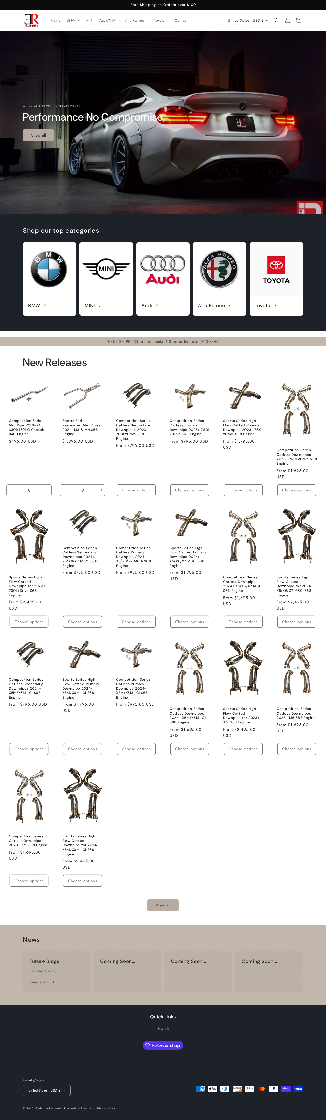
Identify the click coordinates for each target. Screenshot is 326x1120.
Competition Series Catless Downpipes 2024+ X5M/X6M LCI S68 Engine (188, 716)
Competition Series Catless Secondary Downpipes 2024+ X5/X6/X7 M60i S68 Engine (79, 557)
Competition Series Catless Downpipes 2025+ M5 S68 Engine (296, 713)
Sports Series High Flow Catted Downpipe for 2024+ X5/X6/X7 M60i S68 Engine (295, 586)
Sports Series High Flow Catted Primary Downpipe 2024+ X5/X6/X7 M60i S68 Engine (188, 557)
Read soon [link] (39, 982)
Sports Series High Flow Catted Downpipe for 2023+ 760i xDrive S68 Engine (27, 586)
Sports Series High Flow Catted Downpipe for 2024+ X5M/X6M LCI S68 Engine (80, 845)
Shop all (38, 135)
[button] (73, 20)
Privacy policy (105, 1108)
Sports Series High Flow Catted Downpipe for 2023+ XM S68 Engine (241, 716)
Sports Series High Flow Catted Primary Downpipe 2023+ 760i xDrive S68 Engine (242, 427)
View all (163, 905)
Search (163, 1028)
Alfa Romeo (211, 306)
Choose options (136, 490)
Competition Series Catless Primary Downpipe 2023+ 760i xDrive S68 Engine (189, 427)
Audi (147, 306)
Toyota (263, 306)
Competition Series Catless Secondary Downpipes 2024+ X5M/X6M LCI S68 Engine (26, 688)
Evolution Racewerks (49, 1108)
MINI (90, 306)
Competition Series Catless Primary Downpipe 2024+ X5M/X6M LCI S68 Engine (133, 688)
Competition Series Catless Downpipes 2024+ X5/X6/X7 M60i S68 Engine (242, 584)
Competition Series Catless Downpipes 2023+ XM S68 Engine (28, 840)
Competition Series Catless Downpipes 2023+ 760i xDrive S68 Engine (297, 457)
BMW (34, 306)
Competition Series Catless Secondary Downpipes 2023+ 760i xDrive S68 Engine (133, 430)
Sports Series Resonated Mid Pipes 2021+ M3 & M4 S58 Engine (81, 427)
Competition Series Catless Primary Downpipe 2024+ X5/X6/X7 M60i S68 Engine (133, 557)
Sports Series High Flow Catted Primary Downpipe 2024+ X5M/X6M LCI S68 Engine (80, 688)
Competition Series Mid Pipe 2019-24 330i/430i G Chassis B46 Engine (27, 427)
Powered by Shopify (77, 1108)
